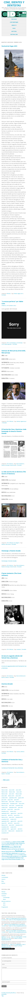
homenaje (7, 465)
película (16, 856)
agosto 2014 (13, 813)
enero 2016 (11, 805)
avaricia (18, 751)
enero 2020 (4, 795)
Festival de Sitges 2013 (9, 46)
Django (7, 851)
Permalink (4, 295)
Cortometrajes (14, 22)
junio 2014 (20, 813)
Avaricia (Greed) (7, 684)
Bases (4, 899)
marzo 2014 (16, 815)
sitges (19, 293)
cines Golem (4, 843)
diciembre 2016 (5, 803)
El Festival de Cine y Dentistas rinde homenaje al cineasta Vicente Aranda (14, 431)
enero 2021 (11, 793)
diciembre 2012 (19, 825)
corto (3, 344)
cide (22, 842)
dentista (18, 421)
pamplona (7, 856)
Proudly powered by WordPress (9, 992)
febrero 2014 (4, 817)
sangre (22, 857)
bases (14, 842)
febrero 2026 (4, 790)
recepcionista (4, 857)
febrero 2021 (4, 793)
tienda (10, 859)
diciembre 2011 (19, 831)
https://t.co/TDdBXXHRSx (15, 944)
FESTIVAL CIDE (14, 34)
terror (22, 293)
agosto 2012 (13, 829)
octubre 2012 (13, 827)
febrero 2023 (4, 791)
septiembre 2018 (13, 797)
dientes (3, 851)
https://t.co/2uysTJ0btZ (11, 930)
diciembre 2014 (5, 811)
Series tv (14, 25)
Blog (14, 28)
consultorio (17, 844)
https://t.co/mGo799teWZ (10, 924)
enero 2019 (18, 795)
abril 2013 (10, 823)
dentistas (11, 847)
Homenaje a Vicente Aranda (11, 551)
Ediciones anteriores (6, 901)
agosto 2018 (21, 797)
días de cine (12, 851)
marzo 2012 (4, 831)
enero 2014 (11, 817)
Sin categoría (16, 542)
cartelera (18, 842)
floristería (19, 853)
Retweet (21, 919)
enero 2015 (16, 809)
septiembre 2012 (5, 829)
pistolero (20, 856)
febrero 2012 (11, 831)
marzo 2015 (10, 809)
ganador (10, 344)
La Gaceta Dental (16, 854)
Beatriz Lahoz (13, 305)
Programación (5, 907)
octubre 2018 (4, 797)
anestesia (19, 649)
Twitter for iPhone (13, 919)
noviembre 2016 (13, 803)
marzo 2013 (16, 823)
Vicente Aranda (13, 465)
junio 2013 (20, 821)
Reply (18, 919)
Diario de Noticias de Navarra (16, 849)
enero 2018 (11, 801)
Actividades (4, 893)
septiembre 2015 (13, 807)
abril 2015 (4, 809)
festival (15, 293)
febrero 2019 (11, 795)
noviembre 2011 (5, 832)
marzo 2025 (11, 790)
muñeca (21, 854)
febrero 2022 (12, 791)
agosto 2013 (13, 821)
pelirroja (12, 856)
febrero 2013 (4, 825)
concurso (7, 844)
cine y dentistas (11, 843)
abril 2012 (20, 829)
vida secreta (8, 544)
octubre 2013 (13, 819)
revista (8, 857)
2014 (8, 342)
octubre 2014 (13, 811)
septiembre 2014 (5, 813)
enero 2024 (18, 790)
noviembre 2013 (5, 819)
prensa (24, 856)
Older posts (5, 780)
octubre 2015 (4, 807)
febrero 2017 (19, 801)
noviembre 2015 (19, 805)
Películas (14, 19)
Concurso (4, 895)
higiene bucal (23, 421)
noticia (24, 854)
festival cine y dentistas (10, 853)
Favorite (24, 919)
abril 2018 (16, 799)
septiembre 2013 (5, 821)
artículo (8, 842)
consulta (12, 844)
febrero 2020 (19, 793)
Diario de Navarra (20, 463)
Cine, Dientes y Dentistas (14, 4)
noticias (3, 856)
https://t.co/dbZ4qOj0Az (16, 936)
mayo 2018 (10, 799)
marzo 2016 (21, 803)
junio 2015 (20, 807)
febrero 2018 (4, 801)
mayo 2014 (4, 815)
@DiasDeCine (5, 944)
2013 (4, 903)
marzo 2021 (19, 791)
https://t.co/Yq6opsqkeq (11, 918)
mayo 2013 (4, 823)
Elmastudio (4, 994)
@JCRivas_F (4, 936)
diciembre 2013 (19, 817)
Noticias (14, 31)
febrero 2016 (4, 805)
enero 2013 (11, 825)
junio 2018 (4, 799)
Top (2, 995)
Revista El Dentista (15, 858)
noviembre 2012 (5, 827)
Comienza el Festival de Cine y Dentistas (12, 768)
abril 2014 (10, 815)
